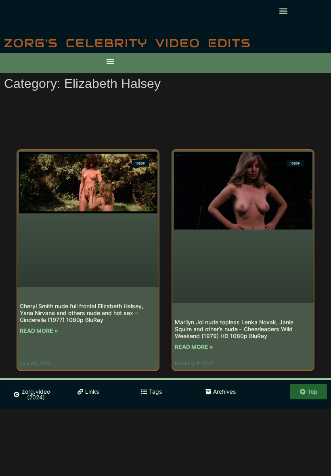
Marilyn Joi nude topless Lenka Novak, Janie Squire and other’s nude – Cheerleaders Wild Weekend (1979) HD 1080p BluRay (234, 329)
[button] (283, 10)
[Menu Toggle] (110, 61)
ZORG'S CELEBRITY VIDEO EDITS (127, 42)
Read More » (39, 330)
